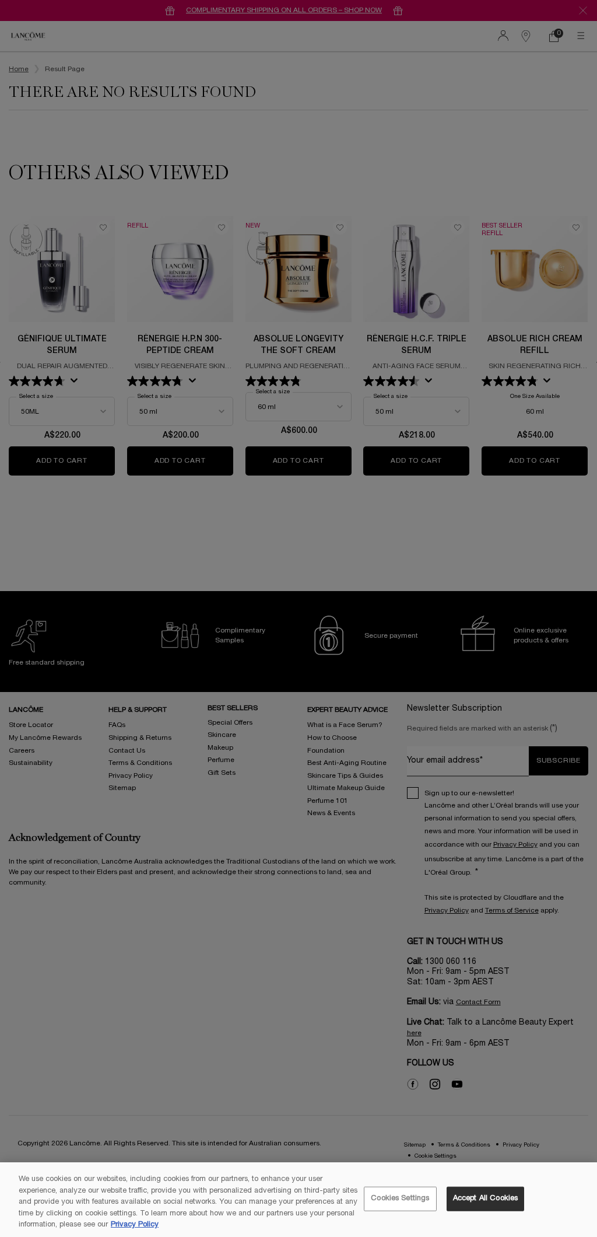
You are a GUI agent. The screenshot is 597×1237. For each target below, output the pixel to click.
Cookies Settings (400, 1198)
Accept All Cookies (485, 1198)
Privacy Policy (135, 1224)
